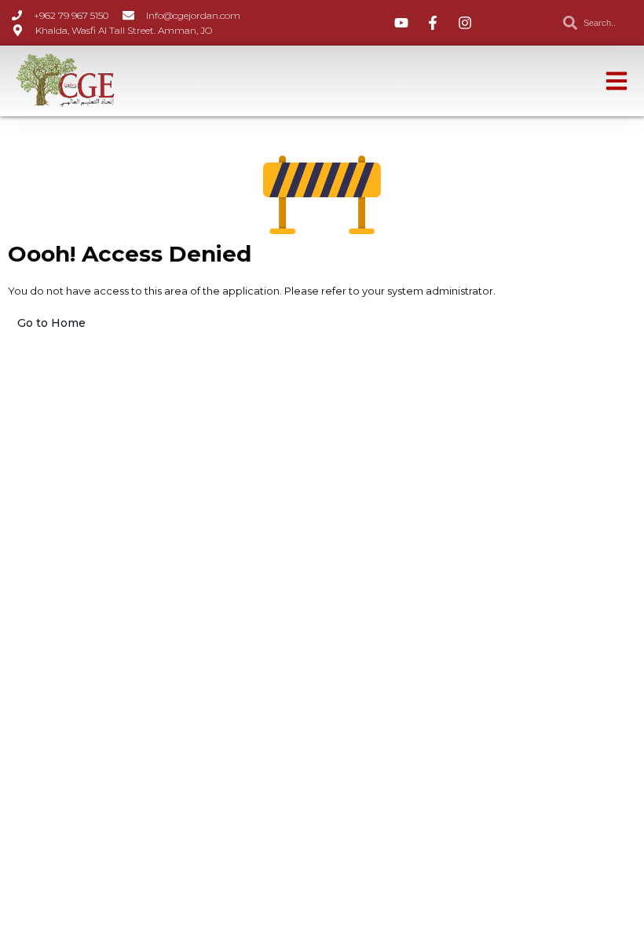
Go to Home (51, 323)
